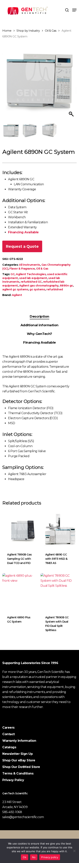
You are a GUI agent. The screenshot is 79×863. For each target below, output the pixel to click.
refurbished (54, 289)
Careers (8, 727)
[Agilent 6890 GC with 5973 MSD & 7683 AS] (58, 528)
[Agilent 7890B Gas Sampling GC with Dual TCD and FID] (20, 528)
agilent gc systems (15, 289)
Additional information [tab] (39, 325)
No (34, 857)
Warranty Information (19, 740)
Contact (8, 734)
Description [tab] (39, 316)
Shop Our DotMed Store (21, 767)
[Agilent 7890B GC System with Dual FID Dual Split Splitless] (58, 591)
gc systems (37, 289)
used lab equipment (33, 278)
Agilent (17, 295)
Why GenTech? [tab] (39, 334)
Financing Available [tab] (39, 342)
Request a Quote (22, 246)
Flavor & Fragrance (22, 268)
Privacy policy (49, 857)
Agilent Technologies (31, 274)
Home (6, 30)
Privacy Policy (13, 780)
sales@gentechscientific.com (23, 817)
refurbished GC (31, 281)
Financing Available (23, 232)
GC (13, 274)
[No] (74, 851)
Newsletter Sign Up (17, 754)
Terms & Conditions (17, 773)
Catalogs (9, 747)
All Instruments (29, 264)
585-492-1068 (12, 812)
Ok (24, 857)
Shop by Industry (28, 30)
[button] (74, 10)
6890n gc (66, 285)
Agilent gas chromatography (38, 285)
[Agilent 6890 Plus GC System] (20, 591)
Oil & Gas (50, 30)
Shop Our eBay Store (18, 760)
